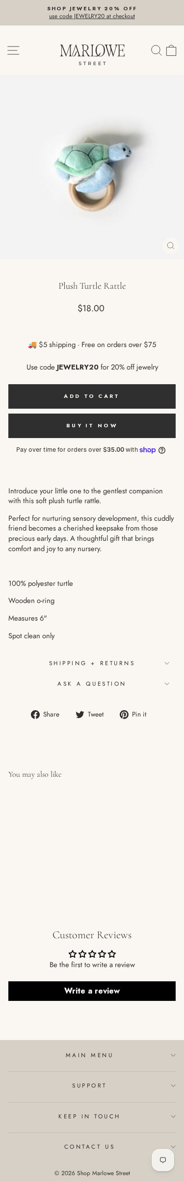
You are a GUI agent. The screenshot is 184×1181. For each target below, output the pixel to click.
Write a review (92, 990)
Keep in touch (89, 1116)
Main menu (90, 1055)
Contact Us (89, 1146)
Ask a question (91, 683)
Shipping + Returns (92, 663)
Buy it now (92, 425)
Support (89, 1085)
